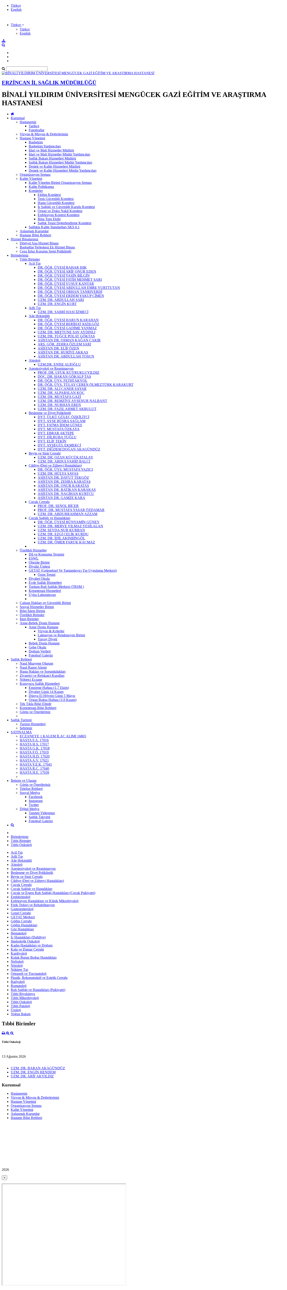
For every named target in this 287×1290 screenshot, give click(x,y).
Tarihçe (34, 126)
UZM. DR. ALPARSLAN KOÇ (61, 393)
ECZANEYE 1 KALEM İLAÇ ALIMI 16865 (53, 736)
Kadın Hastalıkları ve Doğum (31, 945)
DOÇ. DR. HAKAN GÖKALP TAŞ (64, 376)
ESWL (34, 558)
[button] (17, 25)
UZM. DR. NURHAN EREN (59, 405)
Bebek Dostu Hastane (44, 643)
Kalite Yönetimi (31, 178)
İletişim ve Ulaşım (23, 780)
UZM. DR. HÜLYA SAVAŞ (58, 473)
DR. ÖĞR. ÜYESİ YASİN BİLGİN (64, 275)
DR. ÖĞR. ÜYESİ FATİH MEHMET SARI (70, 279)
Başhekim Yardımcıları (45, 146)
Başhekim (36, 142)
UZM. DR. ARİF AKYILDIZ (32, 1076)
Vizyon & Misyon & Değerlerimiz (44, 134)
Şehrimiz (26, 728)
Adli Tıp (35, 308)
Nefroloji (17, 961)
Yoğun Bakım (20, 1014)
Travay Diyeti (47, 639)
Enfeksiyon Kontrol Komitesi (58, 215)
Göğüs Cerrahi (21, 921)
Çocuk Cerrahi (39, 502)
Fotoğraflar (36, 130)
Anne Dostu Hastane (43, 627)
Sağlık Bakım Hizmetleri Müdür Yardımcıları (60, 162)
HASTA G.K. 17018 (35, 748)
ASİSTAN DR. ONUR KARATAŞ (63, 486)
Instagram (36, 801)
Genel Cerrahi (21, 913)
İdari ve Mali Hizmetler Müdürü (51, 150)
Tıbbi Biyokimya (23, 994)
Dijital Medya (29, 809)
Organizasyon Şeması (35, 174)
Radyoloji (18, 982)
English (16, 9)
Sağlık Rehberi (21, 659)
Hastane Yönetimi (32, 138)
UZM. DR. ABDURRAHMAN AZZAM (67, 514)
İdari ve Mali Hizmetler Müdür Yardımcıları (59, 154)
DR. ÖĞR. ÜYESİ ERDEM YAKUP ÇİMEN (71, 296)
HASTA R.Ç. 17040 (34, 768)
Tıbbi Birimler (30, 259)
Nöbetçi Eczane (31, 679)
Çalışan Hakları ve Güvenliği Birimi (45, 603)
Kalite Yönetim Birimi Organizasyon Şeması (60, 183)
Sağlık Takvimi (39, 817)
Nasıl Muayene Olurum (36, 663)
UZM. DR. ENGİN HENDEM (33, 1072)
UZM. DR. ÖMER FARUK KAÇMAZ (66, 542)
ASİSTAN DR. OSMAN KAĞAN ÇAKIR (69, 340)
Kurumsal (18, 118)
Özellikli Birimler (32, 615)
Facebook (36, 797)
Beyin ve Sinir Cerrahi (45, 453)
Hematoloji (18, 933)
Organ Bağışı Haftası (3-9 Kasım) (52, 700)
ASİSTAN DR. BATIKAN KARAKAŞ (67, 490)
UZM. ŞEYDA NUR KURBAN (61, 530)
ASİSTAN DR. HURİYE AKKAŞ (63, 352)
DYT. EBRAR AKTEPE (56, 433)
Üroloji (16, 1010)
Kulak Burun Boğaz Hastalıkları (34, 957)
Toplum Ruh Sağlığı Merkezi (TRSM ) (56, 587)
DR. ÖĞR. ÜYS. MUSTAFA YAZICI (65, 469)
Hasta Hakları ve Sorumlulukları (42, 671)
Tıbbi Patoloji (20, 1006)
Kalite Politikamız (41, 187)
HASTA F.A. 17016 (34, 740)
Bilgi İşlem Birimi (32, 611)
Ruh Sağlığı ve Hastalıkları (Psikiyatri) (38, 990)
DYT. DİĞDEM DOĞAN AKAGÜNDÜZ (69, 449)
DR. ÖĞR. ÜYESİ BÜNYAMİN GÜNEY (69, 522)
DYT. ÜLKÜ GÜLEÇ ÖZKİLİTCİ (63, 417)
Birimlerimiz (19, 255)
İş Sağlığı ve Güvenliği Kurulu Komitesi (66, 207)
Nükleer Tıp (19, 969)
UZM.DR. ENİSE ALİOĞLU (59, 364)
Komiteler (36, 191)
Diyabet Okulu (39, 578)
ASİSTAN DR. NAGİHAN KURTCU (66, 494)
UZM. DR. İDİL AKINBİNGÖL (61, 538)
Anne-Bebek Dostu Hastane (40, 623)
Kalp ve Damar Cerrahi (27, 949)
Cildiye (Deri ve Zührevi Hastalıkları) (55, 465)
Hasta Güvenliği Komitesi (56, 203)
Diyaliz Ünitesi (39, 566)
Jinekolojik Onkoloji (25, 941)
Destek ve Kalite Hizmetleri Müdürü (54, 166)
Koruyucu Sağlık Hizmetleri (40, 684)
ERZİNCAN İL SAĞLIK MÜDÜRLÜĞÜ (49, 83)
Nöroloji (17, 965)
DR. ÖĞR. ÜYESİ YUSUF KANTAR (66, 284)
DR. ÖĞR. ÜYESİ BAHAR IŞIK (62, 267)
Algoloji (34, 360)
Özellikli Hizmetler (33, 550)
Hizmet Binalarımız (24, 239)
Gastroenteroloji (22, 909)
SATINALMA (21, 732)
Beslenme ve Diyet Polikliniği (50, 413)
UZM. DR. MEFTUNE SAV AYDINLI (66, 332)
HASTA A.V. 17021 (34, 760)
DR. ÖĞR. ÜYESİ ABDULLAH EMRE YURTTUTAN (79, 288)
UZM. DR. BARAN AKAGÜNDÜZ (38, 1068)
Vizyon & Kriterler (51, 631)
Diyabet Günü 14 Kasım (46, 692)
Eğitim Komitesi (49, 195)
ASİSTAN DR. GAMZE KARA (61, 498)
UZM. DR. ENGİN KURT (57, 304)
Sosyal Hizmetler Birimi (37, 607)
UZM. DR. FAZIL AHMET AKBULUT (67, 409)
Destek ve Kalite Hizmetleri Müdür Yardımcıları (62, 170)
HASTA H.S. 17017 (34, 744)
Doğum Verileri (40, 651)
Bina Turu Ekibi (49, 219)
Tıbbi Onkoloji (21, 845)
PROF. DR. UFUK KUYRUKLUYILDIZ (68, 372)
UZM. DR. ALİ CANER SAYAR (62, 389)
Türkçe (16, 5)
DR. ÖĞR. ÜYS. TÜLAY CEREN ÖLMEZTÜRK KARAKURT (85, 385)
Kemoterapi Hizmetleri (45, 591)
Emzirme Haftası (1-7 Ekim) (49, 688)
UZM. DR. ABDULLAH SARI (61, 300)
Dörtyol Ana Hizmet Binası (39, 243)
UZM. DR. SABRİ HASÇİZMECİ (63, 312)
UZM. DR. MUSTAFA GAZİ (59, 397)
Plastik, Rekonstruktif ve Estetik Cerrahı (39, 978)
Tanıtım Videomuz (42, 813)
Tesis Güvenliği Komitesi (56, 199)
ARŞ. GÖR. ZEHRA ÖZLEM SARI (64, 344)
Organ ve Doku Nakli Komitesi (60, 211)
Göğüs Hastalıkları (24, 925)
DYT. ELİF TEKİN (52, 441)
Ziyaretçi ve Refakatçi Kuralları (42, 675)
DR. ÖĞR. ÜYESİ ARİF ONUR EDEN (67, 271)
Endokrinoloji (20, 897)
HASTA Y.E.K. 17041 (36, 764)
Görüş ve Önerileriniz (35, 712)
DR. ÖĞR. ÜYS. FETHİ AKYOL (62, 380)
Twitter (34, 805)
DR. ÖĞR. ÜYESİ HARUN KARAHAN (68, 320)
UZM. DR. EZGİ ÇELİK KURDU (63, 534)
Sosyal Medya (30, 793)
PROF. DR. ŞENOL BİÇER (58, 506)
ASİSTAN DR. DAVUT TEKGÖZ (63, 477)
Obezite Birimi (39, 562)
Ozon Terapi (46, 574)
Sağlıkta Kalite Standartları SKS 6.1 (54, 227)
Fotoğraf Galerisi (41, 655)
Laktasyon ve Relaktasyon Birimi (61, 635)
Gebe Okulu (37, 647)
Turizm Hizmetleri (33, 724)
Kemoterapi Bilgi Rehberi (38, 708)
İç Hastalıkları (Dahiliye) (28, 937)
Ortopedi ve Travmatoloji (28, 974)
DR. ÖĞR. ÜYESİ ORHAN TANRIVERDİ (70, 292)
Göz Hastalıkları (22, 929)
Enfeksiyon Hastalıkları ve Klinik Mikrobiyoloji (44, 901)
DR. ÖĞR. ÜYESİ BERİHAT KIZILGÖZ (68, 324)
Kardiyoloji (19, 953)
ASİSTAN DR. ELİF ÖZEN (58, 348)
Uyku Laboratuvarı (42, 595)
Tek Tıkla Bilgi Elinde (35, 704)
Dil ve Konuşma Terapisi (46, 554)
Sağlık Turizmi (21, 720)
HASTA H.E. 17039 (34, 772)
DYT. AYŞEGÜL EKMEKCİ (59, 445)
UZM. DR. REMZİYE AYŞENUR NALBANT (72, 401)
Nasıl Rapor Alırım (33, 667)
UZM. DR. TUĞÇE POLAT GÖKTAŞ (66, 336)
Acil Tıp (35, 263)
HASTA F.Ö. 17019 (34, 752)
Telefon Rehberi (31, 789)
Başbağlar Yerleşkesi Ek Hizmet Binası (47, 247)
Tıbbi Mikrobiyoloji (25, 998)
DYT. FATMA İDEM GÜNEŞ (60, 425)
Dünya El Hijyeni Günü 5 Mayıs (52, 696)
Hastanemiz (28, 122)
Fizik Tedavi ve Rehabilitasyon (33, 905)
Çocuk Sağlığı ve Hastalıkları (49, 518)
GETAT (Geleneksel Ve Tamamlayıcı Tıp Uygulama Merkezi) (73, 570)
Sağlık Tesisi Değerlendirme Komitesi (64, 223)
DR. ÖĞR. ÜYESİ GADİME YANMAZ (67, 328)
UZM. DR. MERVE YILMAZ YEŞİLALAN (70, 526)
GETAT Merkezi (23, 917)
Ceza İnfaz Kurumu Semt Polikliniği (45, 251)
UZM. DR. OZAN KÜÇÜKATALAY (65, 457)
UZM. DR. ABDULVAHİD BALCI (64, 461)
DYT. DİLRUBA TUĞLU (57, 437)
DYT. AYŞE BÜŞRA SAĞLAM (61, 421)
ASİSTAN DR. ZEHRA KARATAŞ (64, 481)
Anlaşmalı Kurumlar (34, 231)
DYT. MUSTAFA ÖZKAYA (59, 429)
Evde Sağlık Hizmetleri (45, 583)
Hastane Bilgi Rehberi (35, 235)
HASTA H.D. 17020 (35, 756)
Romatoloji (18, 986)
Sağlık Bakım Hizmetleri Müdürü (52, 158)
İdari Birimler (29, 619)
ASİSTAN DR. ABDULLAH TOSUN (66, 356)
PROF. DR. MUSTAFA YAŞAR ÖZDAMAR (71, 510)
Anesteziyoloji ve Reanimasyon (51, 368)
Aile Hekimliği (39, 316)
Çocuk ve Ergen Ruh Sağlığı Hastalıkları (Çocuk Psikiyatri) (53, 893)
